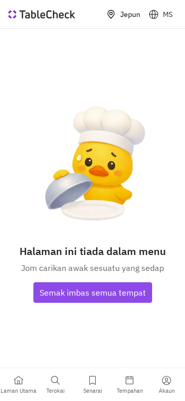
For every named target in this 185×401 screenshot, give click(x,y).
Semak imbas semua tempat (93, 292)
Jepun (130, 14)
